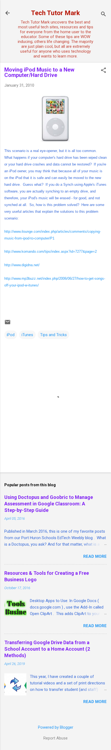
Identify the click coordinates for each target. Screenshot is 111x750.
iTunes (27, 334)
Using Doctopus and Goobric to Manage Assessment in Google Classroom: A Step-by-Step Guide (48, 503)
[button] (103, 71)
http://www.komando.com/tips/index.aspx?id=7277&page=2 (50, 251)
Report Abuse (55, 738)
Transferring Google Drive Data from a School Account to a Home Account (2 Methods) (47, 649)
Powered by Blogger (55, 727)
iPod (11, 334)
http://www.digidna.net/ (22, 265)
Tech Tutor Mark (55, 13)
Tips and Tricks (53, 334)
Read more (95, 556)
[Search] (103, 14)
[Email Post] (7, 324)
